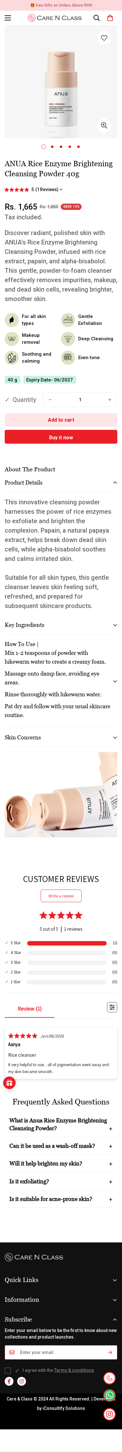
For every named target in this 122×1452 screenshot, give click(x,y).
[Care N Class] (56, 18)
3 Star (16, 962)
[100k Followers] (21, 1381)
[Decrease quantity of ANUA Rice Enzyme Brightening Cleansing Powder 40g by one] (50, 400)
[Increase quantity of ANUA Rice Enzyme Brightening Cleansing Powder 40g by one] (110, 400)
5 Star (16, 942)
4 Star (16, 952)
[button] (110, 18)
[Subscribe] (110, 1352)
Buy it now (61, 438)
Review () (30, 1008)
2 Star (16, 971)
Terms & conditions (74, 1370)
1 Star (16, 981)
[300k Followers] (9, 1381)
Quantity (24, 399)
